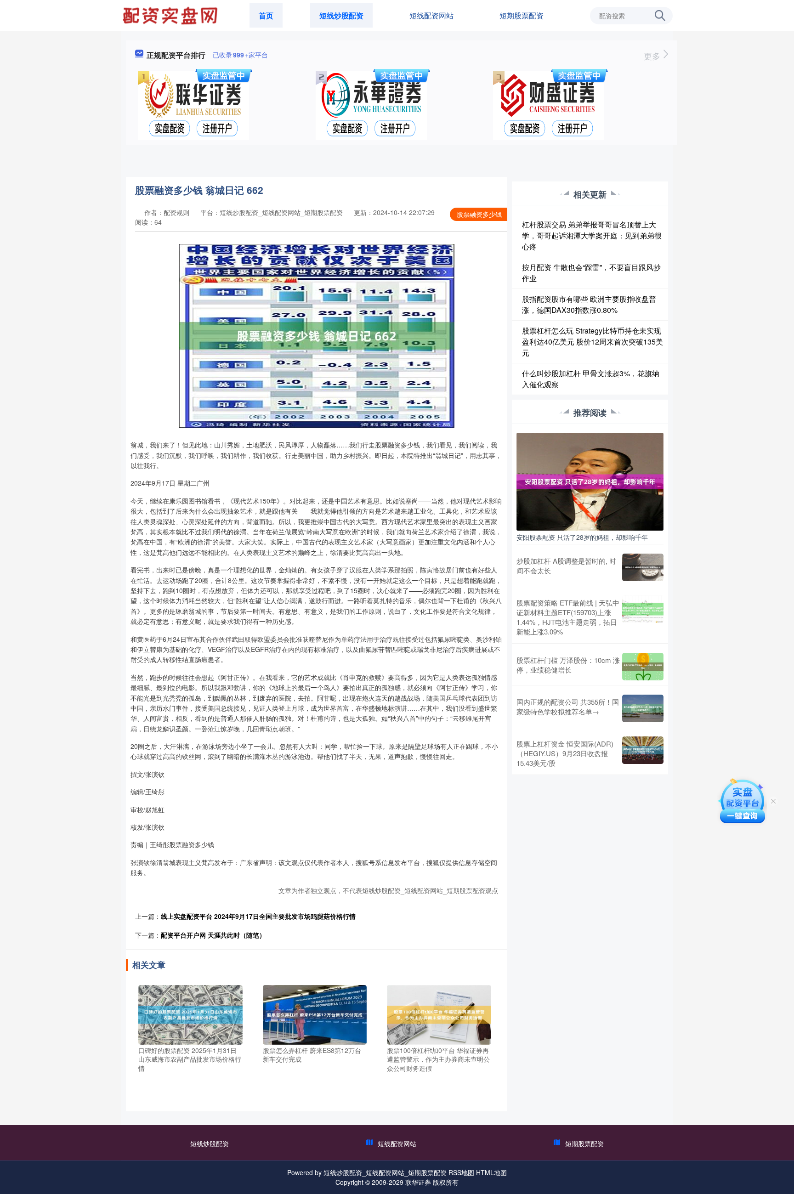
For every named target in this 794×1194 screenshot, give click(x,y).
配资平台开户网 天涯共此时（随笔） (213, 934)
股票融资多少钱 (479, 214)
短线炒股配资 (341, 15)
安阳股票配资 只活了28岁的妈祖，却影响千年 (582, 537)
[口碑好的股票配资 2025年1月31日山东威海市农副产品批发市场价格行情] (190, 1013)
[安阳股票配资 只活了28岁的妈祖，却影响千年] (590, 480)
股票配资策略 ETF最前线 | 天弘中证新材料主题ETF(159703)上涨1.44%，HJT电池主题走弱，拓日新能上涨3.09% (567, 617)
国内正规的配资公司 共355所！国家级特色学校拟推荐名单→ (567, 706)
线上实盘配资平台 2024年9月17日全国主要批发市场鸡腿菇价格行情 (258, 916)
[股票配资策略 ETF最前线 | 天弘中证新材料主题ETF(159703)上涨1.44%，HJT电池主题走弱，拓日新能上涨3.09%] (643, 617)
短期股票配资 (521, 15)
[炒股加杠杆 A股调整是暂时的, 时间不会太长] (643, 567)
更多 (653, 56)
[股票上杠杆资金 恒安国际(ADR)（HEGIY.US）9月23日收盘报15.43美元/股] (643, 753)
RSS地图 (461, 1172)
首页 (266, 15)
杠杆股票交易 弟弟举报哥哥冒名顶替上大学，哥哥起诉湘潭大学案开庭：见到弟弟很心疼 (592, 235)
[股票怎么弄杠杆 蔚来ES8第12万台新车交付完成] (315, 1013)
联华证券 (418, 1182)
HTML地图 (491, 1172)
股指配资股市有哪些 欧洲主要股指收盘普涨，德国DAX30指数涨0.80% (589, 304)
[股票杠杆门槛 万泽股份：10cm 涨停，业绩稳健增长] (643, 666)
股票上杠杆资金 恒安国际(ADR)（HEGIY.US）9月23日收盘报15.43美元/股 (564, 753)
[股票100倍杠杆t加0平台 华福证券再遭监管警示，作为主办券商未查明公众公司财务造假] (439, 1013)
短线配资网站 (431, 15)
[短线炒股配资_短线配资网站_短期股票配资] (171, 14)
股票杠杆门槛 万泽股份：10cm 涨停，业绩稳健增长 (568, 664)
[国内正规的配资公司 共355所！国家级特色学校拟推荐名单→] (643, 708)
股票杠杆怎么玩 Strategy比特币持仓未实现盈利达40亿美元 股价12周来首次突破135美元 (592, 341)
